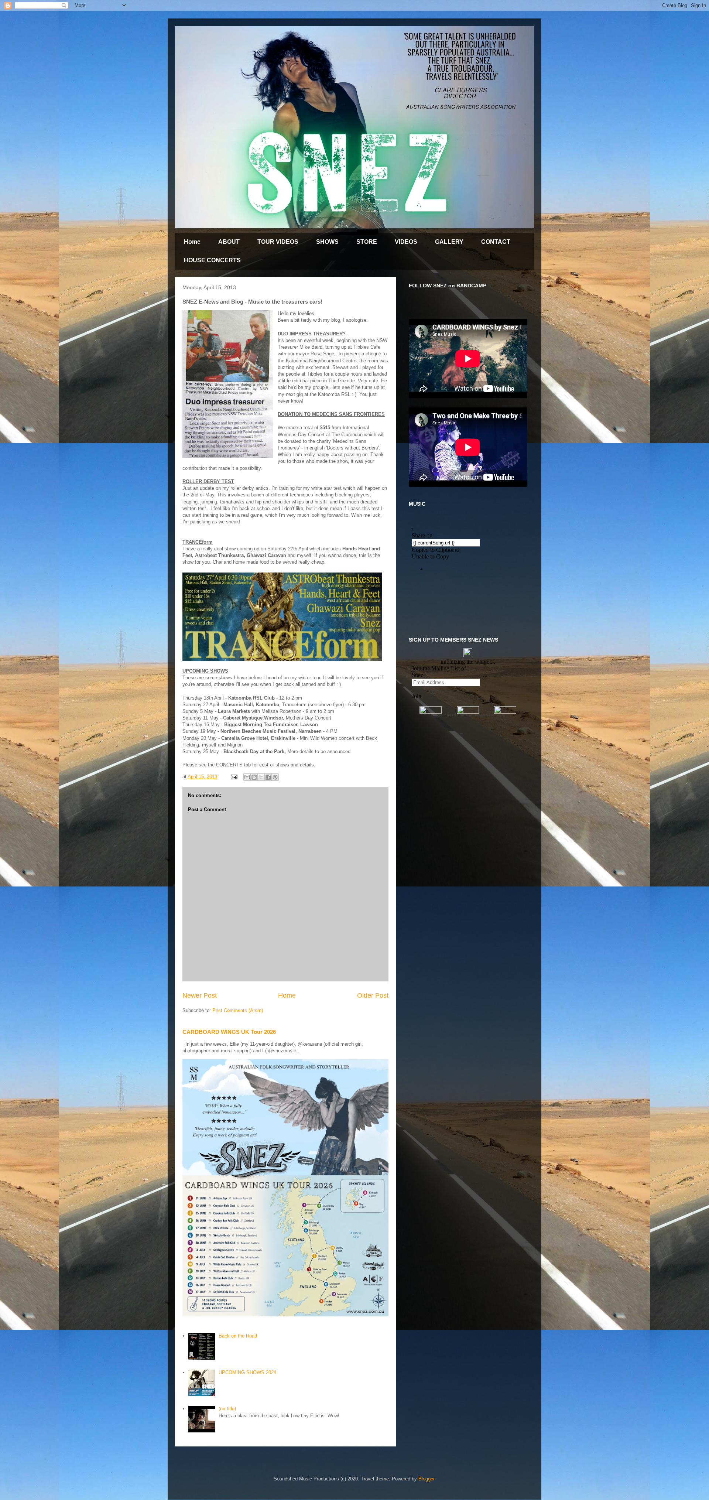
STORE (366, 242)
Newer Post (199, 995)
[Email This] (247, 777)
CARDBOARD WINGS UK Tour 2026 (229, 1032)
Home (192, 242)
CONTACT (495, 242)
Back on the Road (238, 1336)
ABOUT (229, 242)
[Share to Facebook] (268, 777)
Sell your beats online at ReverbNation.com (468, 715)
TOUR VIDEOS (277, 242)
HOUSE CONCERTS (212, 260)
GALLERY (449, 242)
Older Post (372, 995)
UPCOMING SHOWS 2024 (247, 1372)
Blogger (426, 1479)
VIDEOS (406, 242)
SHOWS (327, 242)
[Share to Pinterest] (275, 777)
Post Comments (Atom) (237, 1010)
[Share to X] (261, 777)
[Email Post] (233, 776)
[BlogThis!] (254, 777)
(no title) (227, 1408)
